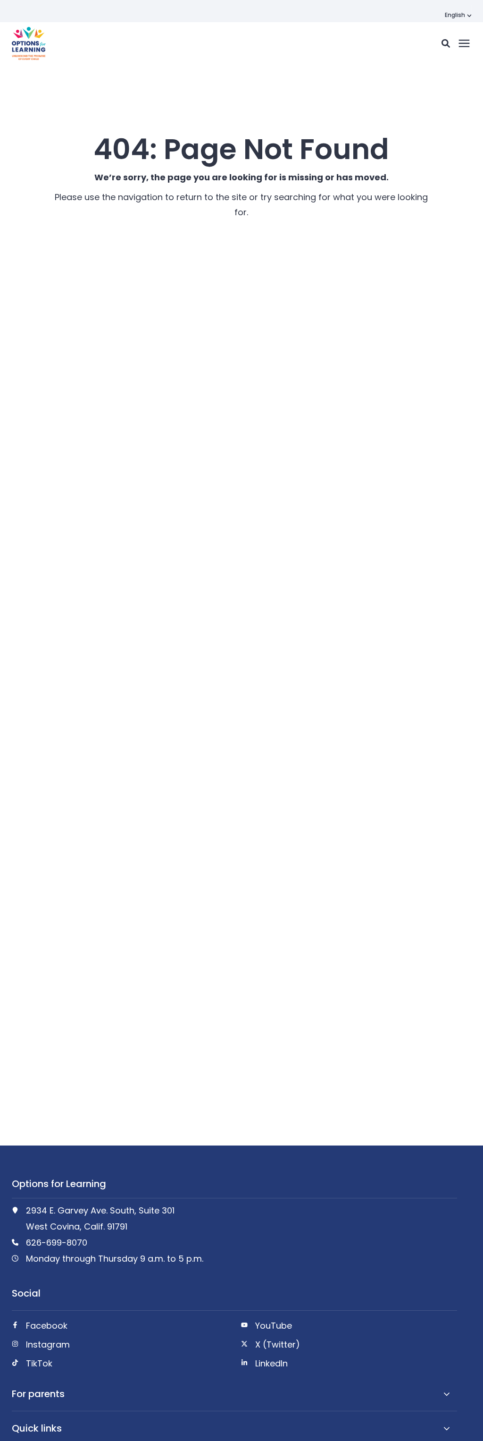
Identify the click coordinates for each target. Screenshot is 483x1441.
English (455, 15)
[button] (445, 43)
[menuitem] (120, 1329)
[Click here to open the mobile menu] (464, 44)
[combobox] (458, 15)
